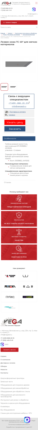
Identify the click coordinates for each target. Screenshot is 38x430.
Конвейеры (5, 406)
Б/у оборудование (8, 410)
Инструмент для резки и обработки (26, 33)
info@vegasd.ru (32, 14)
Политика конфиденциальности (19, 424)
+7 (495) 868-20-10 (6, 8)
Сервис (12, 115)
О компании (5, 360)
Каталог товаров (11, 22)
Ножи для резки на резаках (11, 34)
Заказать (15, 128)
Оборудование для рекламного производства (13, 396)
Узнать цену (15, 122)
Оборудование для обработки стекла (15, 391)
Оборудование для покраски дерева (15, 385)
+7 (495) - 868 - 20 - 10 (18, 103)
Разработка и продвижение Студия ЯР (19, 427)
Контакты (4, 373)
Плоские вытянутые (29, 34)
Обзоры (4, 366)
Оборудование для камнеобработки (15, 388)
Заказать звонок (9, 350)
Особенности (10, 139)
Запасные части (7, 382)
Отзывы (7, 182)
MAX (6, 344)
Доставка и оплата (17, 112)
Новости (4, 369)
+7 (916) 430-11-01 (6, 10)
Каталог (10, 33)
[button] (36, 27)
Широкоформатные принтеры (12, 378)
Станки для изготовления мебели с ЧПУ (16, 413)
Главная (3, 33)
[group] (19, 64)
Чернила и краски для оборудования (15, 403)
